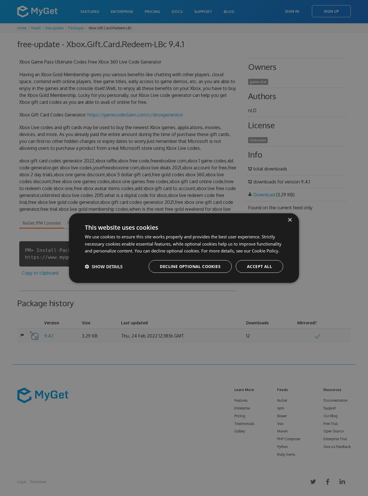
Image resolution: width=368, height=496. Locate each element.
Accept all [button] (259, 266)
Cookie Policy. (265, 251)
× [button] (290, 220)
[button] (103, 266)
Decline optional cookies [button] (190, 266)
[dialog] (184, 248)
